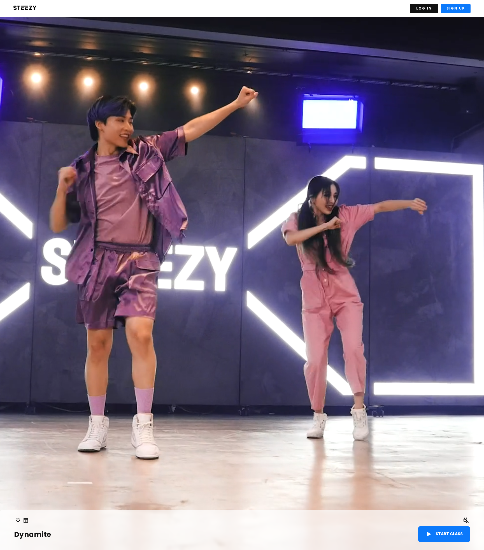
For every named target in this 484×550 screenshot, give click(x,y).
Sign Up (455, 8)
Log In (424, 8)
